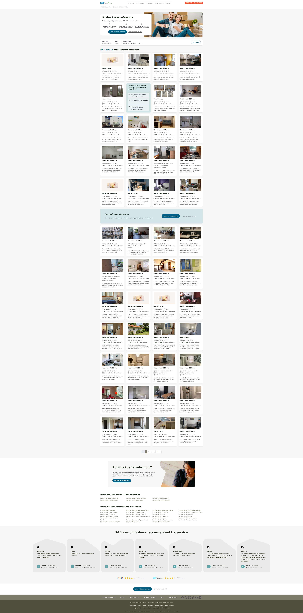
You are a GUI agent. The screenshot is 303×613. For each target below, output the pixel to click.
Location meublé (158, 605)
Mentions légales (150, 597)
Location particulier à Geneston (109, 498)
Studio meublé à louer (135, 68)
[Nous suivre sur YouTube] (196, 597)
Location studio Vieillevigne (160, 512)
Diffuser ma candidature (121, 480)
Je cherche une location (117, 32)
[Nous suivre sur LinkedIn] (200, 597)
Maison (139, 605)
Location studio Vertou (132, 522)
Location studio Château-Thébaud (136, 514)
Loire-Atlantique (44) (106, 7)
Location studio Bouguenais (160, 516)
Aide (162, 597)
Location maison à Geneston (134, 500)
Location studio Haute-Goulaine (187, 518)
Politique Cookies (160, 611)
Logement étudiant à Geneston (161, 500)
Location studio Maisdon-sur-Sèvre (162, 510)
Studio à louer (106, 68)
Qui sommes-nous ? (108, 597)
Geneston (115, 7)
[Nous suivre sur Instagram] (189, 597)
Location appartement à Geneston (136, 498)
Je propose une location (135, 32)
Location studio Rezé (158, 514)
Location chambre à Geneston (109, 500)
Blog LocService (137, 608)
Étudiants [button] (149, 3)
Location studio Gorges (185, 516)
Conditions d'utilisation (130, 611)
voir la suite (244, 561)
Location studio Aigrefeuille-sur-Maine (137, 510)
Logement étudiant (169, 605)
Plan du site (158, 602)
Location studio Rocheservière (161, 522)
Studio (144, 605)
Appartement (132, 605)
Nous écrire (172, 597)
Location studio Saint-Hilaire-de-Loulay (189, 510)
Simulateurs (159, 3)
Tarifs (122, 597)
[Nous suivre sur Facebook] (182, 597)
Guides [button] (168, 3)
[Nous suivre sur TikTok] (193, 597)
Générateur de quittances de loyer (161, 608)
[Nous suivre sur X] (186, 597)
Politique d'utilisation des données (146, 611)
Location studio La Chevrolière (109, 516)
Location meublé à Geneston (160, 498)
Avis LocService (147, 608)
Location (131, 3)
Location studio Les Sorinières (135, 512)
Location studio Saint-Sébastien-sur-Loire (190, 512)
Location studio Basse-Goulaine (187, 520)
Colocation (140, 3)
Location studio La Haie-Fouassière (162, 520)
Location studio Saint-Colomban (109, 512)
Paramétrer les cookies (172, 611)
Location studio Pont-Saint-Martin (110, 522)
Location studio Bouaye (159, 518)
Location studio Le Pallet (185, 514)
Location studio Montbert (107, 510)
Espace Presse (134, 597)
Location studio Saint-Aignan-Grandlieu (137, 520)
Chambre (150, 605)
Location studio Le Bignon (107, 514)
